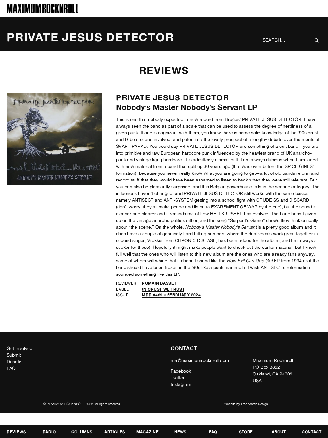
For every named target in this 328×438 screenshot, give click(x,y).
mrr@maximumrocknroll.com (200, 360)
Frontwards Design (254, 404)
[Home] (42, 12)
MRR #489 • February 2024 (171, 294)
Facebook (181, 371)
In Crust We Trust (163, 289)
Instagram (181, 384)
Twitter (177, 377)
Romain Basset (159, 283)
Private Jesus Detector (172, 97)
